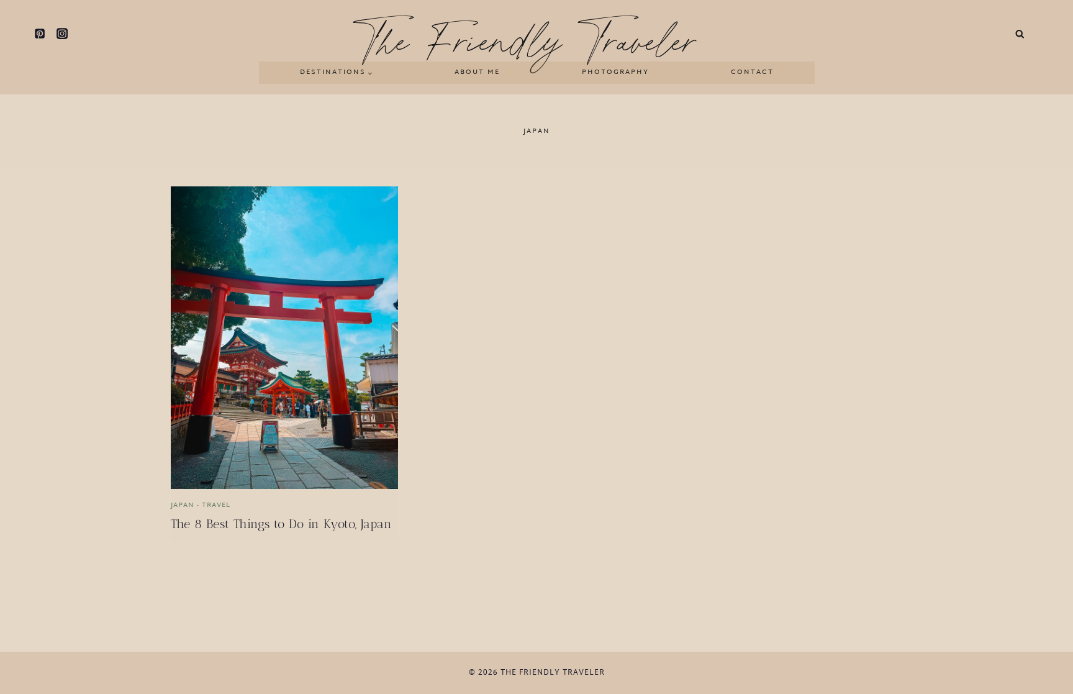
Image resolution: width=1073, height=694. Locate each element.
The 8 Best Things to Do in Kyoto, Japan (281, 523)
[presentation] (284, 337)
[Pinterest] (40, 33)
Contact (752, 72)
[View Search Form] (1020, 34)
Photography (615, 72)
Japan (182, 505)
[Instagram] (62, 33)
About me (477, 72)
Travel (216, 505)
